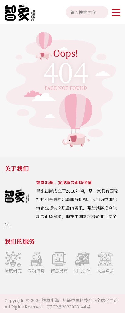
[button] (116, 12)
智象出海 (50, 300)
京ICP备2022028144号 (68, 307)
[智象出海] (17, 12)
